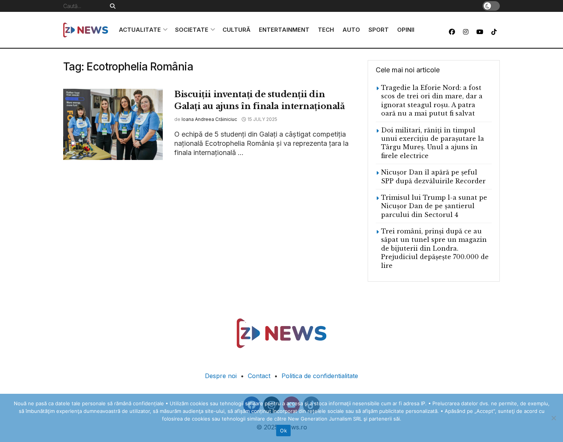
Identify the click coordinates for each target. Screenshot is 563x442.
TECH (326, 29)
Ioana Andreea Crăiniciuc (209, 119)
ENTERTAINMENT (284, 29)
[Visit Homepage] (85, 30)
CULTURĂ (236, 29)
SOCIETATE (191, 29)
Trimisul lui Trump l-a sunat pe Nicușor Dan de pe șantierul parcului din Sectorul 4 (434, 206)
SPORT (378, 29)
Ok (283, 430)
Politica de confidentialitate (320, 376)
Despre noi (221, 376)
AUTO (351, 29)
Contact (259, 376)
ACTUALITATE (140, 29)
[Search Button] (111, 6)
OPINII (405, 29)
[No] (553, 418)
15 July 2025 (261, 119)
